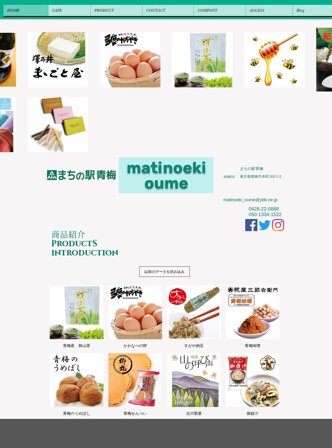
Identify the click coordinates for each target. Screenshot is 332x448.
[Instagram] (278, 225)
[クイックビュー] (77, 312)
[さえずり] (265, 225)
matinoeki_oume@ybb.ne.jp (250, 199)
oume (166, 183)
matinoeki (166, 167)
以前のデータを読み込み (164, 272)
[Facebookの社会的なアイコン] (251, 225)
